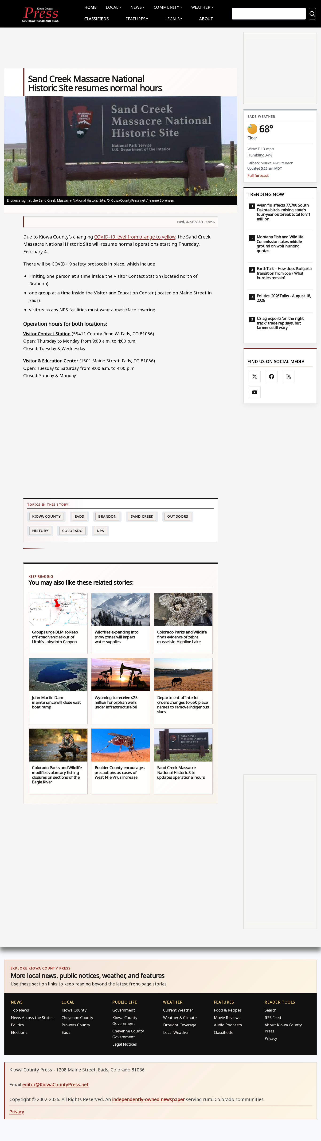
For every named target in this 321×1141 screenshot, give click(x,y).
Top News (20, 1010)
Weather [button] (201, 7)
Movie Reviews (227, 1017)
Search (271, 1010)
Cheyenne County (77, 1017)
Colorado (72, 530)
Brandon (107, 516)
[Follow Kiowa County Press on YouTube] (255, 392)
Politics (17, 1025)
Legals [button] (172, 18)
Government (123, 1010)
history (40, 530)
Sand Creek (142, 516)
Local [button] (112, 7)
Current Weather (178, 1010)
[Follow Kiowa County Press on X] (255, 377)
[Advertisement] (280, 588)
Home (90, 7)
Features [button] (135, 18)
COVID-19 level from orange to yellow (134, 237)
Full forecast (258, 175)
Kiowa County (46, 516)
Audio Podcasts (228, 1025)
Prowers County (76, 1025)
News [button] (136, 7)
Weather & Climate (180, 1017)
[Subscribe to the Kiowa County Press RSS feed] (288, 377)
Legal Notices (124, 1044)
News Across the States (32, 1017)
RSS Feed (273, 1017)
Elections (19, 1032)
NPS (100, 530)
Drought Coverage (179, 1025)
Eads (79, 516)
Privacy (271, 1038)
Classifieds (96, 18)
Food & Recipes (228, 1010)
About (206, 18)
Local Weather (176, 1032)
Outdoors (177, 516)
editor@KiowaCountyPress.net (55, 1084)
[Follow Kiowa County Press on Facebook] (272, 377)
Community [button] (166, 7)
